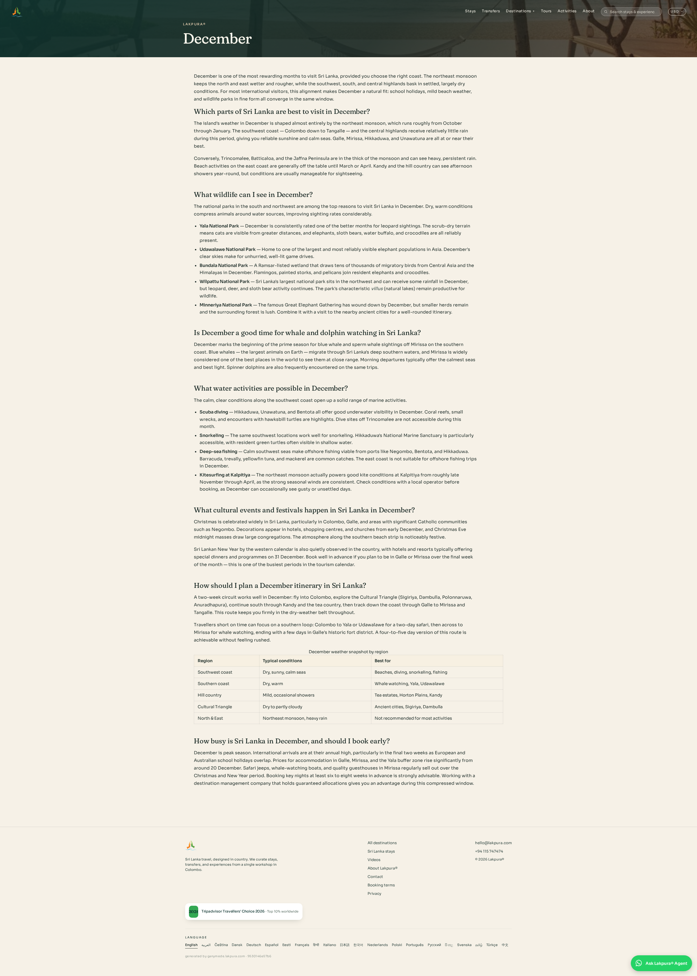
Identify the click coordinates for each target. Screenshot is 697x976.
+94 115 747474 (489, 851)
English (191, 945)
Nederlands (377, 945)
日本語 (345, 945)
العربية (205, 945)
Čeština (221, 945)
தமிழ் (478, 945)
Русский (434, 945)
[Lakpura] (17, 12)
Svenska (464, 945)
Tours (546, 11)
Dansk (237, 945)
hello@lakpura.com (493, 843)
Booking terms (381, 885)
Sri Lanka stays (381, 851)
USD (677, 11)
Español (272, 945)
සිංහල (449, 945)
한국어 (358, 945)
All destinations (382, 843)
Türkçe (492, 945)
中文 (505, 945)
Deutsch (253, 945)
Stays (470, 11)
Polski (397, 945)
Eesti (286, 945)
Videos (374, 860)
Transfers (491, 11)
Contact (375, 876)
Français (302, 945)
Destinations (520, 11)
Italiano (329, 945)
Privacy (374, 893)
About (589, 11)
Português (415, 945)
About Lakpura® (383, 868)
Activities (567, 11)
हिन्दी (316, 945)
